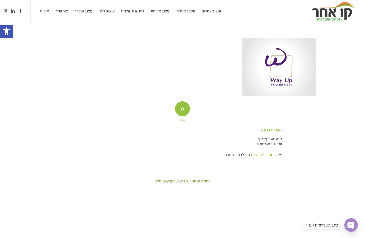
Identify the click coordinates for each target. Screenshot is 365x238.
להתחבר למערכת (264, 154)
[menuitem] (211, 11)
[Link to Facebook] (20, 11)
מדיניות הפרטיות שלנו (171, 181)
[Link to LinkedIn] (13, 11)
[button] (6, 31)
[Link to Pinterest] (5, 11)
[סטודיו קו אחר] (334, 11)
